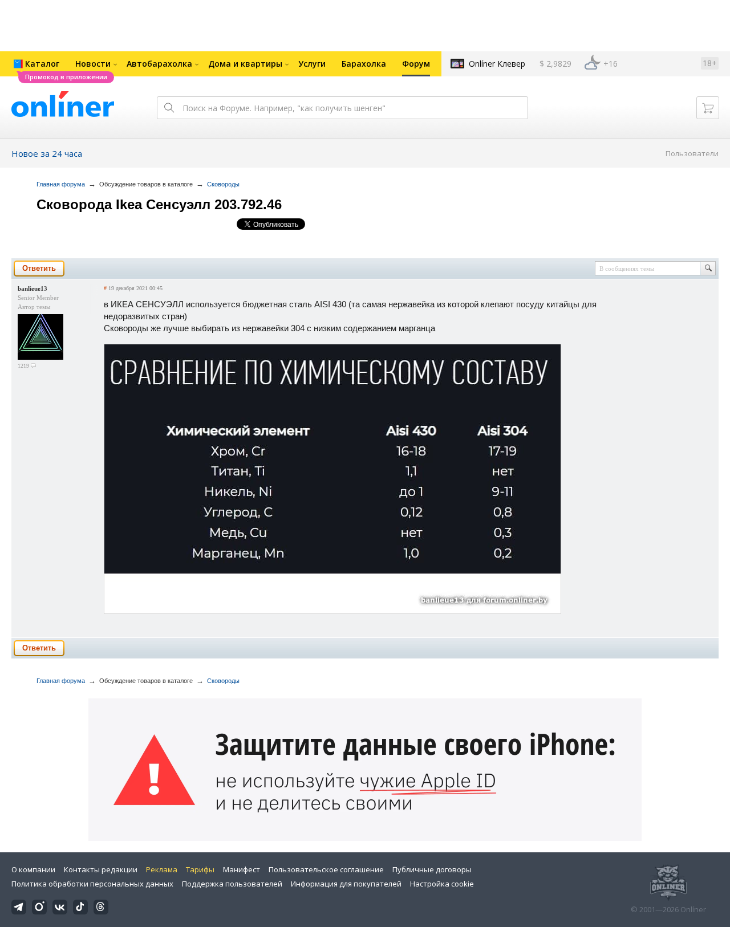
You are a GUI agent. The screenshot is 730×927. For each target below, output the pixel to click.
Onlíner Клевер (497, 63)
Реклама (161, 869)
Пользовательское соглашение (326, 869)
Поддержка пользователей (232, 884)
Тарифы (200, 869)
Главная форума (60, 184)
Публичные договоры (432, 869)
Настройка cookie (442, 884)
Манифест (241, 869)
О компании (33, 869)
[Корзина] (707, 107)
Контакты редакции (100, 869)
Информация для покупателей (346, 884)
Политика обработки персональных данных (92, 884)
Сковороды (223, 184)
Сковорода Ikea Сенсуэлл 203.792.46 (159, 204)
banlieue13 (32, 288)
